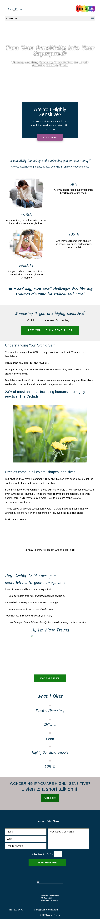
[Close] (89, 411)
